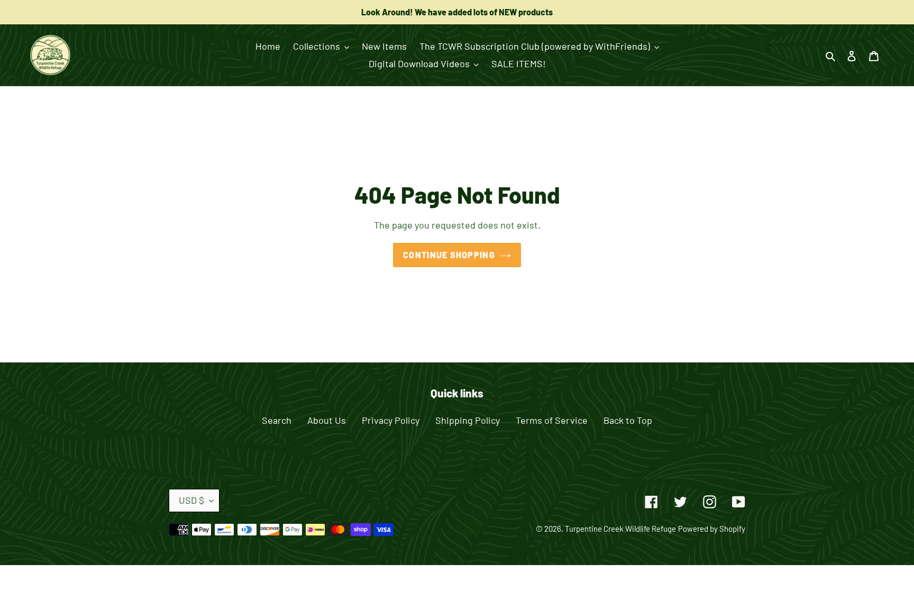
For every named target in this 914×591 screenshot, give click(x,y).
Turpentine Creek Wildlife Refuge (620, 528)
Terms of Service (552, 420)
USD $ (191, 500)
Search (276, 420)
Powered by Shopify (711, 528)
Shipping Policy (467, 420)
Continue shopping (449, 255)
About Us (326, 420)
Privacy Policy (390, 420)
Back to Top (628, 420)
